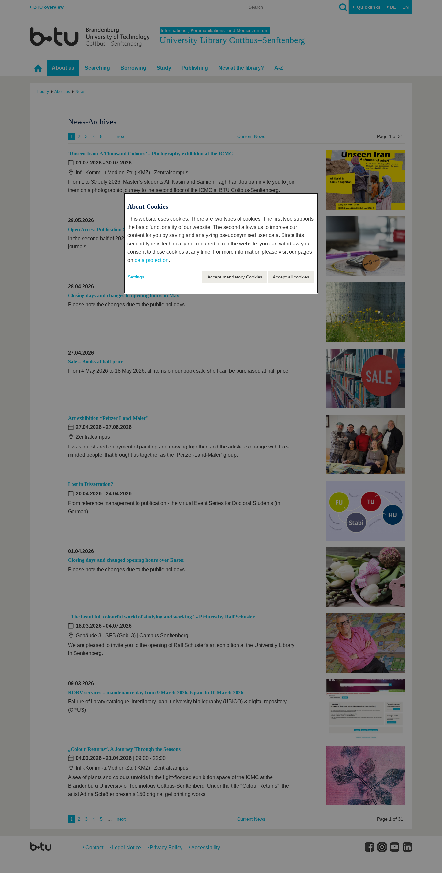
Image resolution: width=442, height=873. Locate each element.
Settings (136, 276)
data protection (152, 260)
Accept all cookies (291, 276)
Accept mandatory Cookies (234, 276)
